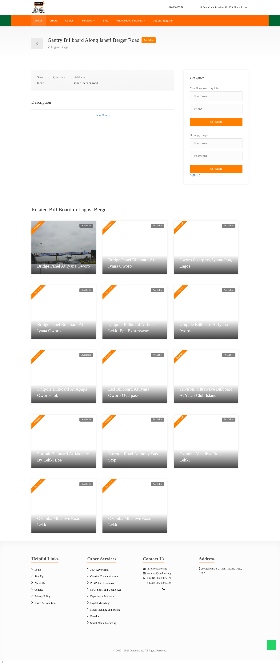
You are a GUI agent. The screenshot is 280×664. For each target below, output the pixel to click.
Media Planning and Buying (105, 609)
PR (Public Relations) (102, 583)
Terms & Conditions (45, 603)
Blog (105, 20)
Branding (95, 616)
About (54, 20)
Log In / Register (163, 20)
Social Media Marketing (103, 623)
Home (38, 20)
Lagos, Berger (60, 47)
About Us (39, 583)
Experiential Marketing (102, 596)
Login (37, 569)
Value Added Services (129, 20)
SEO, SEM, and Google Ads (105, 589)
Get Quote (216, 121)
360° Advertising (99, 569)
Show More (101, 115)
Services (87, 20)
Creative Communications (104, 576)
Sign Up (195, 174)
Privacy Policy (42, 596)
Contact (69, 20)
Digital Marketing (100, 603)
